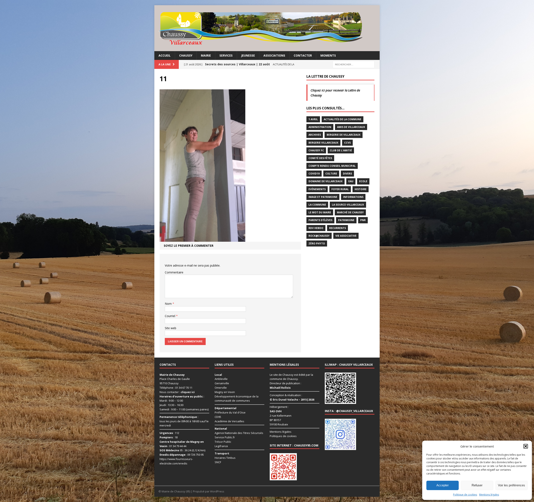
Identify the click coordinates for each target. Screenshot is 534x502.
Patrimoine (346, 220)
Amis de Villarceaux (351, 127)
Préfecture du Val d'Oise (230, 412)
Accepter (442, 485)
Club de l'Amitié (341, 150)
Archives (315, 135)
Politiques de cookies (283, 436)
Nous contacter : (177, 392)
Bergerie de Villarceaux (343, 135)
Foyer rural (340, 189)
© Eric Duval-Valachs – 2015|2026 (292, 399)
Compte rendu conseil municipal (332, 166)
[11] (202, 239)
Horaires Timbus (225, 458)
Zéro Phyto (317, 243)
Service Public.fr (225, 437)
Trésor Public (223, 442)
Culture (331, 173)
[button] (526, 446)
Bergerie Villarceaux (323, 142)
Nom (169, 304)
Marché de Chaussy (350, 212)
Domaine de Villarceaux (326, 181)
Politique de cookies (465, 494)
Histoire (360, 189)
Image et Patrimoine (323, 197)
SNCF (218, 462)
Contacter (303, 55)
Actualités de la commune (342, 119)
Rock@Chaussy (319, 236)
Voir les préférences (511, 485)
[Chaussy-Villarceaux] (267, 28)
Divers (347, 173)
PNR (363, 220)
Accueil (165, 55)
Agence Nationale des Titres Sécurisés (239, 433)
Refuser (477, 485)
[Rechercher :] (353, 64)
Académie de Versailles (229, 421)
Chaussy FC (316, 150)
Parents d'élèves (320, 220)
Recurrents (337, 228)
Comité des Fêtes (320, 158)
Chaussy (185, 55)
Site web (170, 328)
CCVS (347, 142)
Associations (274, 55)
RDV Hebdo (316, 228)
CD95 (218, 417)
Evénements (317, 189)
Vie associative (345, 236)
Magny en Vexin (225, 392)
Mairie (206, 55)
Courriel (170, 316)
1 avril (313, 119)
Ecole (363, 181)
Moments (328, 55)
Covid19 (314, 173)
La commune (317, 204)
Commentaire (174, 272)
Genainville (222, 383)
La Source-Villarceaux (348, 204)
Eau (350, 181)
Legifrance (221, 446)
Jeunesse (248, 55)
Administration (320, 127)
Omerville (221, 387)
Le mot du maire (320, 212)
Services (226, 55)
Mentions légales (489, 494)
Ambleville (221, 379)
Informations (353, 197)
